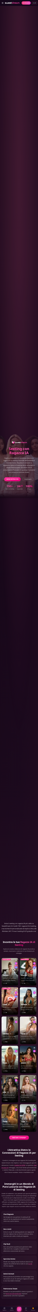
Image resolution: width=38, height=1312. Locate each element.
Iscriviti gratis (26, 3)
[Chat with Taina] (28, 1030)
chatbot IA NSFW (19, 1165)
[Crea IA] (19, 1309)
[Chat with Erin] (28, 1089)
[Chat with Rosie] (10, 1059)
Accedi (34, 3)
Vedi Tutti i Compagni (19, 1137)
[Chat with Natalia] (10, 972)
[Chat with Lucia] (28, 1118)
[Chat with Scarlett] (28, 972)
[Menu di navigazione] (2, 3)
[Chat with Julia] (10, 1089)
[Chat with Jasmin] (28, 1059)
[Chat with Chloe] (10, 1001)
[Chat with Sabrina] (10, 1030)
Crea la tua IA (27, 479)
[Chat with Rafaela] (28, 1001)
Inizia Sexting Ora (12, 479)
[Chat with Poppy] (10, 1118)
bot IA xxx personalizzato (13, 1294)
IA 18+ (30, 1264)
